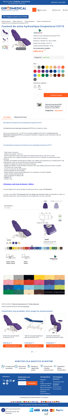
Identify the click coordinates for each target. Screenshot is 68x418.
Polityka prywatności (46, 383)
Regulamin (43, 379)
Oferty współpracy (45, 393)
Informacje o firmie (45, 385)
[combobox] (33, 10)
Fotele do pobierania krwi (44, 21)
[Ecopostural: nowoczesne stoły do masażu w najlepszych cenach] (49, 31)
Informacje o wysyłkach (56, 384)
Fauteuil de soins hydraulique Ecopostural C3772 (11, 336)
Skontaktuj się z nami (58, 2)
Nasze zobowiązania (46, 387)
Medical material (6, 21)
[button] (32, 351)
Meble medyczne (18, 21)
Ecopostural (26, 306)
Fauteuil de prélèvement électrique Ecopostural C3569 (54, 336)
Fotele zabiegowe (30, 21)
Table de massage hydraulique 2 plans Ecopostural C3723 (34, 336)
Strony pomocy (57, 387)
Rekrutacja (43, 391)
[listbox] (49, 72)
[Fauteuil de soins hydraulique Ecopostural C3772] (5, 32)
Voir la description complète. (41, 48)
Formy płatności (57, 389)
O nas (41, 381)
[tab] (7, 117)
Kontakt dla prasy (45, 389)
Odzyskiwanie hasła (58, 381)
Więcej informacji (20, 117)
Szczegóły (7, 117)
